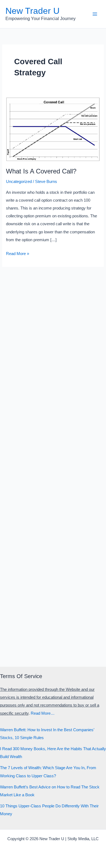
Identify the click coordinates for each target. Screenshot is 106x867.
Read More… (43, 713)
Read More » (17, 254)
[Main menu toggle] (95, 14)
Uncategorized (19, 181)
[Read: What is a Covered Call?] (53, 129)
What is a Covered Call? (41, 171)
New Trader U (32, 11)
